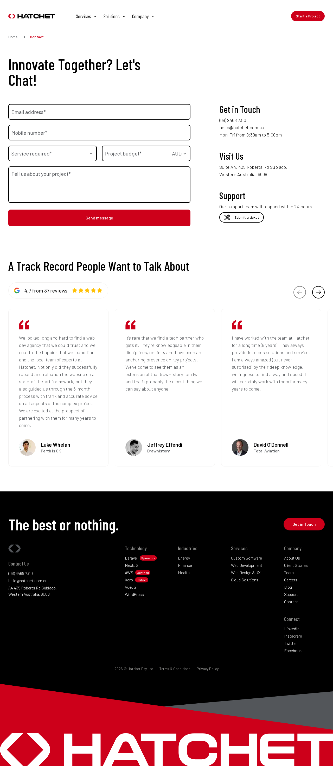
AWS (129, 572)
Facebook (293, 650)
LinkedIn (291, 628)
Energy (184, 557)
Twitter (290, 643)
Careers (290, 579)
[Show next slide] (318, 292)
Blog (288, 587)
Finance (185, 565)
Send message (99, 217)
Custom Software (246, 557)
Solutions (112, 16)
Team (289, 572)
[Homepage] (34, 16)
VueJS (130, 587)
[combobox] (52, 153)
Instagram (293, 635)
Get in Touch (304, 524)
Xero (129, 579)
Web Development (246, 565)
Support (291, 594)
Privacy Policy (208, 668)
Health (184, 572)
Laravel (131, 557)
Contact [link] (37, 37)
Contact (291, 601)
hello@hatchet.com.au (241, 127)
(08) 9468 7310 (232, 120)
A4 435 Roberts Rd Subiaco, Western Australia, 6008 (32, 590)
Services (83, 16)
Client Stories (296, 565)
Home (12, 37)
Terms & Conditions (174, 668)
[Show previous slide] (299, 292)
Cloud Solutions (244, 579)
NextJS (131, 565)
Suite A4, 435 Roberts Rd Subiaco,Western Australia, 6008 (253, 170)
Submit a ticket (246, 217)
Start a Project (308, 16)
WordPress (134, 594)
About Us (292, 557)
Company (140, 16)
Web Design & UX (245, 572)
